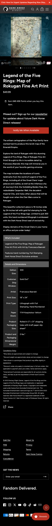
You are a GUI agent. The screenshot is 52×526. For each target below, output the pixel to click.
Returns (6, 454)
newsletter (41, 114)
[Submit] (44, 477)
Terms (28, 449)
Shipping (7, 449)
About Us (30, 440)
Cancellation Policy (9, 350)
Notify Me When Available (26, 130)
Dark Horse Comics (34, 454)
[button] (20, 68)
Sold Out (6, 440)
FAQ (5, 445)
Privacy (29, 445)
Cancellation (8, 459)
